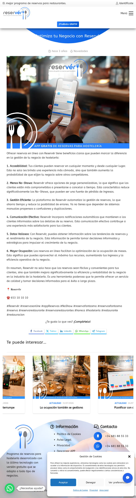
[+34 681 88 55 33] (99, 436)
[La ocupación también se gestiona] (31, 377)
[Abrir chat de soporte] (128, 478)
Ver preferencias (118, 482)
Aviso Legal (104, 490)
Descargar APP (66, 451)
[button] (129, 456)
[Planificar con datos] (96, 377)
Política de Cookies (80, 490)
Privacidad (94, 490)
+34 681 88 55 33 (116, 436)
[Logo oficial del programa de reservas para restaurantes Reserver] (17, 13)
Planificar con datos (96, 407)
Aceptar (63, 482)
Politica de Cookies (69, 434)
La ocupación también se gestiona (31, 407)
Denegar (91, 482)
